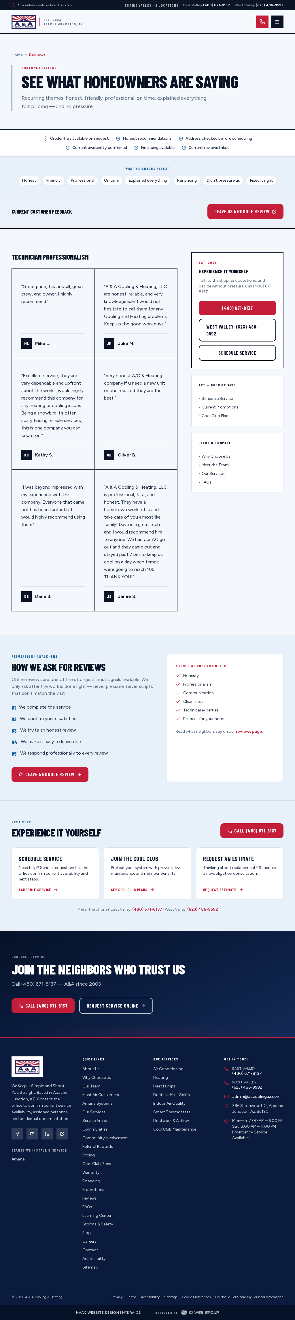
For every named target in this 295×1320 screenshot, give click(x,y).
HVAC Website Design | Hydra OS (108, 1313)
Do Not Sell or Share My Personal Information (249, 1297)
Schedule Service (237, 353)
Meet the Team (213, 465)
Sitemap (90, 1267)
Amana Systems (97, 1103)
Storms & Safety (97, 1224)
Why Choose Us (214, 456)
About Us (91, 1068)
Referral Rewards (97, 1146)
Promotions (93, 1189)
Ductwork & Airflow (171, 1120)
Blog (86, 1232)
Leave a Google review (50, 774)
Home (17, 55)
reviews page (249, 731)
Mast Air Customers (100, 1094)
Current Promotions (218, 407)
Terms (131, 1297)
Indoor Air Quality (169, 1103)
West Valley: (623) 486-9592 (232, 330)
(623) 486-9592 (202, 909)
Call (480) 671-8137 (255, 830)
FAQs (204, 482)
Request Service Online (113, 1005)
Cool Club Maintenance (174, 1129)
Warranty (90, 1172)
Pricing (88, 1155)
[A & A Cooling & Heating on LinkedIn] (47, 1133)
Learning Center (96, 1215)
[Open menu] (277, 22)
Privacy (116, 1297)
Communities (94, 1129)
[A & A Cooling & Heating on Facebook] (17, 1133)
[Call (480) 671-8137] (262, 22)
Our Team (91, 1086)
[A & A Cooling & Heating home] (24, 21)
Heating (160, 1077)
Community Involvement (105, 1137)
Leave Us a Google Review (242, 211)
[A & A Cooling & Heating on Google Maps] (62, 1133)
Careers (89, 1241)
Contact (90, 1250)
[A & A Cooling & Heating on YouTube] (32, 1133)
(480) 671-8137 (237, 308)
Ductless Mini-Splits (171, 1094)
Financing (91, 1181)
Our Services (211, 473)
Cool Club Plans (214, 415)
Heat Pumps (164, 1086)
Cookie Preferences (196, 1297)
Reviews (89, 1198)
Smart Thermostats (171, 1112)
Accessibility (93, 1258)
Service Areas (94, 1120)
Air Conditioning (168, 1068)
